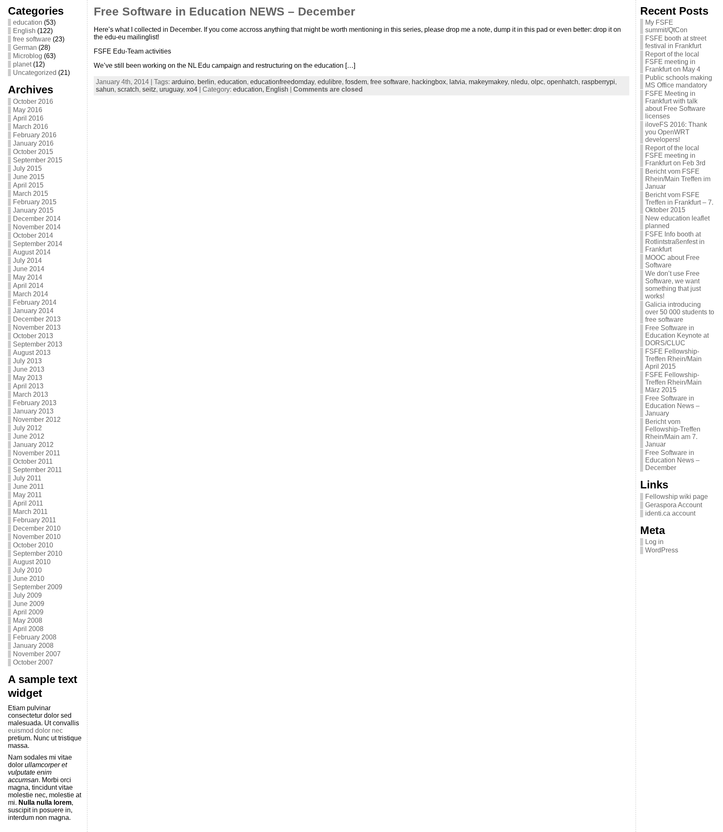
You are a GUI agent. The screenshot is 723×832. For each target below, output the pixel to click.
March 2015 (30, 193)
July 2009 (27, 595)
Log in (654, 541)
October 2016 (33, 101)
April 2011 (28, 503)
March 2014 (30, 294)
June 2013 (28, 369)
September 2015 (37, 160)
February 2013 (34, 402)
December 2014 (37, 218)
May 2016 (27, 109)
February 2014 (34, 302)
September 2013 (37, 344)
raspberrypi (598, 81)
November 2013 (37, 327)
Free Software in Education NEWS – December (224, 11)
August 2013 (32, 352)
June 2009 (28, 603)
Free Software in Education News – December (672, 460)
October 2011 (33, 461)
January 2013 (33, 411)
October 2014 (33, 235)
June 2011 (28, 486)
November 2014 (37, 227)
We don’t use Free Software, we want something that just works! (673, 285)
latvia (457, 81)
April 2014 (28, 285)
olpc (537, 81)
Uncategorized (34, 72)
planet (22, 64)
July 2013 (27, 361)
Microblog (27, 55)
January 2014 (33, 310)
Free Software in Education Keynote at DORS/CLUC (677, 335)
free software (32, 39)
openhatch (562, 81)
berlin (205, 81)
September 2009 (37, 587)
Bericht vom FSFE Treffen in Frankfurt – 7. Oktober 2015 (679, 202)
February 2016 (34, 135)
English (24, 30)
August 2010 (32, 561)
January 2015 (33, 210)
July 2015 (27, 168)
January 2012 (33, 444)
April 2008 (28, 628)
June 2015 (28, 176)
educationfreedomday (282, 81)
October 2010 (33, 545)
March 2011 (30, 511)
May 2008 (27, 620)
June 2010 (28, 578)
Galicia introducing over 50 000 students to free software (679, 312)
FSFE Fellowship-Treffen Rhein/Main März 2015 (673, 382)
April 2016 (28, 118)
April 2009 (28, 612)
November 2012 (37, 419)
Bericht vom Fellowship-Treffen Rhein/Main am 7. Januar (672, 433)
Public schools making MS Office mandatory (678, 81)
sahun (105, 89)
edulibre (330, 81)
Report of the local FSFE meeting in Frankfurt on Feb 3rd (675, 155)
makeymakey (488, 81)
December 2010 (37, 528)
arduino (183, 81)
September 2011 (37, 469)
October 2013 (33, 335)
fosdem (356, 81)
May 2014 (27, 277)
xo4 (192, 89)
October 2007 (33, 662)
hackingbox (429, 81)
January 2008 (33, 645)
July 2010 (27, 570)
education (27, 22)
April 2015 (28, 185)
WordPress (661, 550)
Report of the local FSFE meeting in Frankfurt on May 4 (672, 62)
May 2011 (27, 494)
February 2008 (34, 637)
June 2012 (28, 436)
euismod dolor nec (35, 730)
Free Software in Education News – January (672, 406)
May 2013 (27, 377)
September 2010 (37, 553)
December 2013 (37, 319)
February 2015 (34, 201)
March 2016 (30, 126)
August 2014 (32, 252)
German (25, 47)
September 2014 (37, 243)
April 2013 (28, 386)
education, (249, 89)
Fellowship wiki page (676, 496)
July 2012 (27, 427)
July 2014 (27, 260)
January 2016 (33, 143)
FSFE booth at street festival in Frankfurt (675, 42)
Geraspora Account (673, 504)
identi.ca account (670, 513)
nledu (519, 81)
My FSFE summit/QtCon (666, 26)
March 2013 (30, 394)
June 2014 (28, 268)
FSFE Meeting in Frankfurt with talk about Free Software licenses (675, 105)
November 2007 (37, 653)
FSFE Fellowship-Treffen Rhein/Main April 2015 (673, 359)
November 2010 (37, 536)
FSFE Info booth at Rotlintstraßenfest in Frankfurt (675, 242)
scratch (128, 89)
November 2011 (36, 453)
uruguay (171, 89)
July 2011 (27, 478)
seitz (149, 89)
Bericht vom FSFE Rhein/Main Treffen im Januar (677, 179)
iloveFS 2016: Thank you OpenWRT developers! (676, 132)
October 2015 (33, 151)
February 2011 (34, 520)
